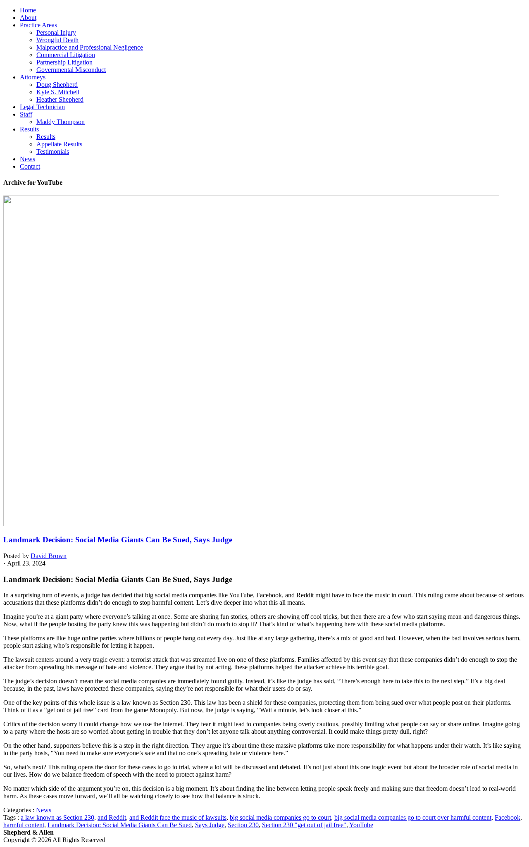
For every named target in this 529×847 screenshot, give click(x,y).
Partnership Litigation (64, 62)
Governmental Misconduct (71, 69)
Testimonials (52, 151)
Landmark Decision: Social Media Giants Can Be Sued (120, 824)
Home (28, 10)
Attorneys (32, 77)
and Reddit (112, 817)
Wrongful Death (57, 39)
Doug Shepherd (57, 84)
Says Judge (209, 824)
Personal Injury (56, 32)
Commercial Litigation (65, 54)
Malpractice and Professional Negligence (89, 47)
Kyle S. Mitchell (57, 91)
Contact (30, 166)
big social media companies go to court (280, 817)
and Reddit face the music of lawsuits (177, 817)
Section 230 (243, 824)
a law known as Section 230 (57, 817)
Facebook (507, 817)
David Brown (49, 555)
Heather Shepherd (59, 99)
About (28, 17)
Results (29, 129)
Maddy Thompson (60, 121)
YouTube (361, 824)
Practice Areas (38, 25)
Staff (26, 114)
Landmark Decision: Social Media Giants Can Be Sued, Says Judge (117, 539)
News (27, 158)
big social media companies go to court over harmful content (412, 817)
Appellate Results (59, 144)
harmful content (23, 824)
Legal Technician (42, 106)
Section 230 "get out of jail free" (304, 824)
